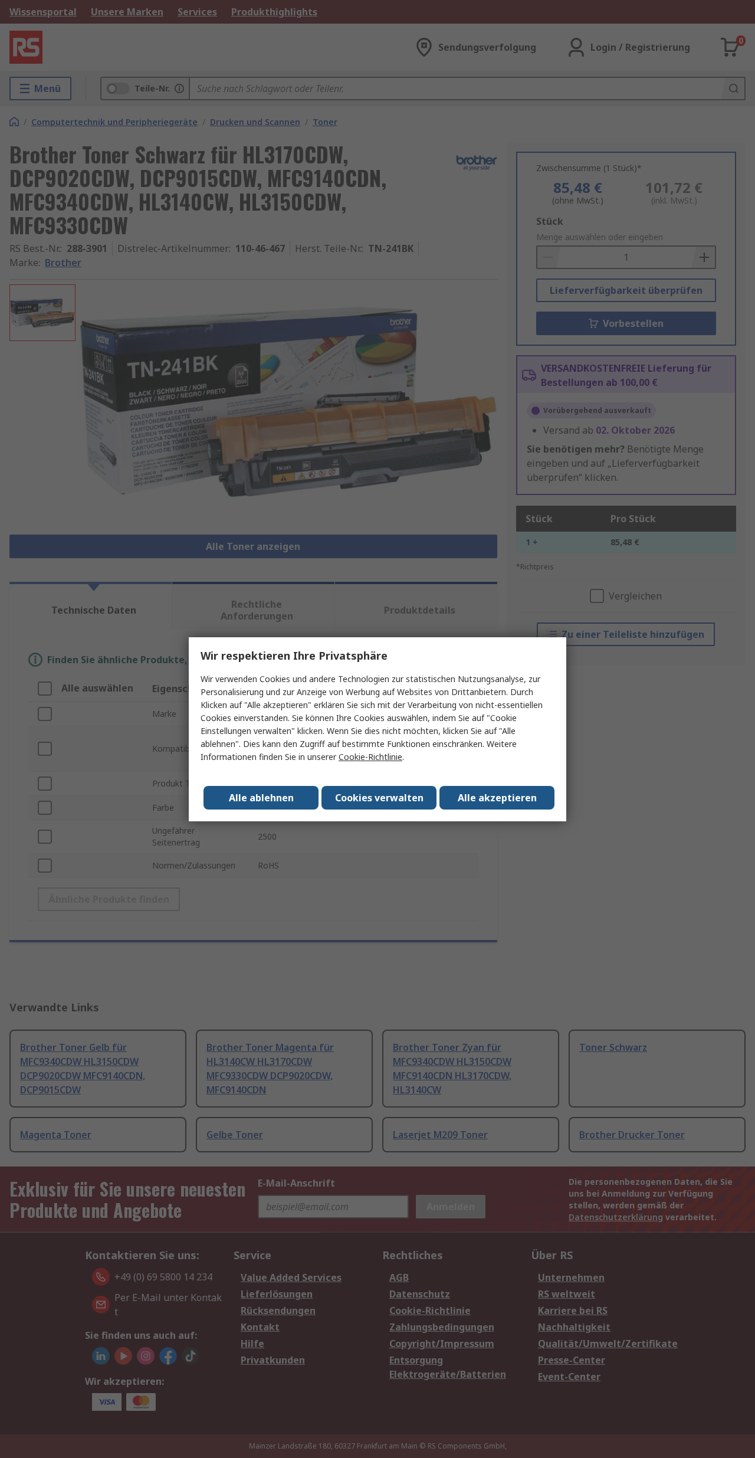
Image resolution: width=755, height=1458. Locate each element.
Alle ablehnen (261, 797)
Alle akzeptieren (497, 797)
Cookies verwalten (379, 797)
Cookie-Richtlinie (370, 756)
